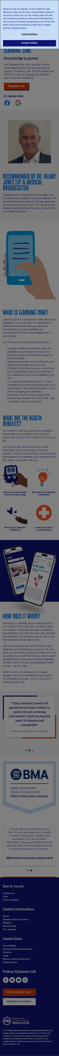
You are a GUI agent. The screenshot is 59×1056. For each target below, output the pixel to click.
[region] (29, 24)
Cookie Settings (29, 34)
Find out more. (19, 28)
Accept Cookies (29, 43)
